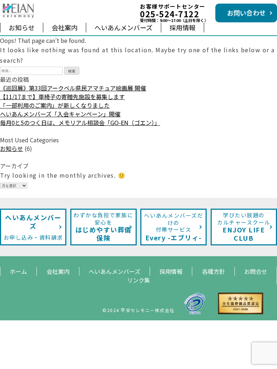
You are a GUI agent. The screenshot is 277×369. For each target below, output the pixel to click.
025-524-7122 (169, 13)
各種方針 (213, 271)
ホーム (18, 271)
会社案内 (65, 27)
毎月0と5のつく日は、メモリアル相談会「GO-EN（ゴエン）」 (80, 122)
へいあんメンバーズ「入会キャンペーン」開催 (60, 114)
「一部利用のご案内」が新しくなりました (55, 105)
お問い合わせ (246, 12)
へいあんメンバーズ (123, 27)
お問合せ (255, 271)
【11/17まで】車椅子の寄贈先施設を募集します (62, 96)
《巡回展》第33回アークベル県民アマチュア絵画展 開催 (73, 88)
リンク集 (138, 280)
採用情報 (182, 27)
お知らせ (22, 27)
